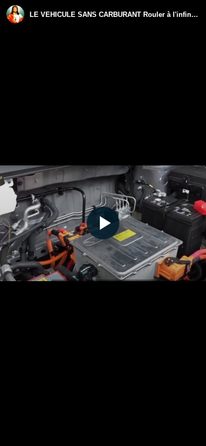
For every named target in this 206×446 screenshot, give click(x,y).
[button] (103, 223)
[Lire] (103, 223)
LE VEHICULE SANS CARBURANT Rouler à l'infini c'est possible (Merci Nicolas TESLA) (115, 14)
